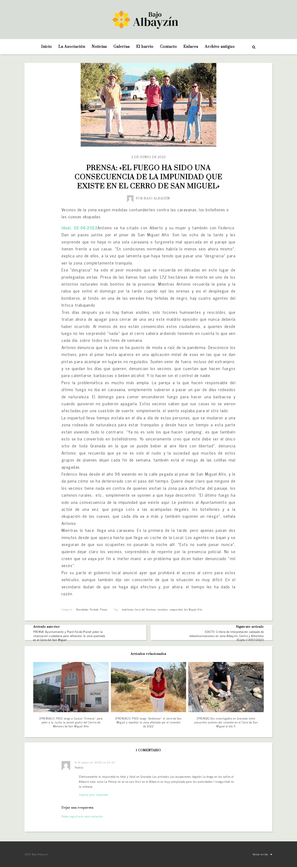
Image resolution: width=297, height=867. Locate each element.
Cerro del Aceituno (145, 609)
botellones (127, 609)
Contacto (168, 46)
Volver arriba (260, 854)
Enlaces (191, 46)
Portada (94, 609)
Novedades (82, 609)
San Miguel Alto (193, 609)
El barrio (144, 46)
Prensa (103, 609)
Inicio (46, 46)
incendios (162, 609)
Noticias (99, 46)
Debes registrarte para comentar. (82, 816)
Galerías (121, 46)
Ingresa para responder (93, 794)
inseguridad (175, 609)
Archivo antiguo (220, 46)
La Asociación (71, 46)
